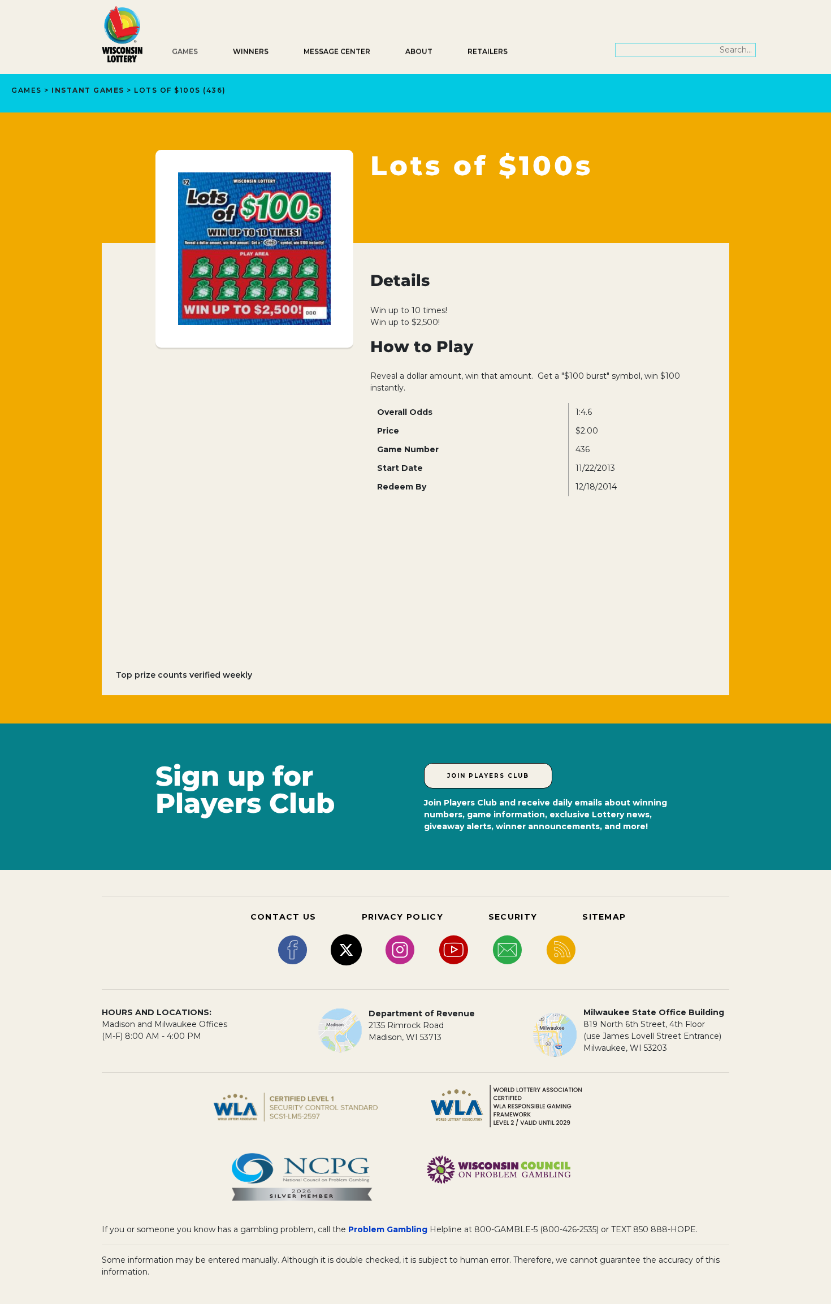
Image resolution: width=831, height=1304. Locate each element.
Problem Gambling (387, 1229)
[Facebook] (292, 949)
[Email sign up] (507, 949)
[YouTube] (453, 949)
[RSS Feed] (561, 949)
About (418, 51)
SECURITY (512, 917)
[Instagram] (400, 949)
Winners (251, 51)
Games (185, 51)
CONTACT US (283, 917)
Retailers (488, 51)
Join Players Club (488, 775)
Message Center (337, 51)
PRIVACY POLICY (402, 917)
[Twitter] (346, 949)
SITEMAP (604, 917)
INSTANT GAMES (87, 90)
